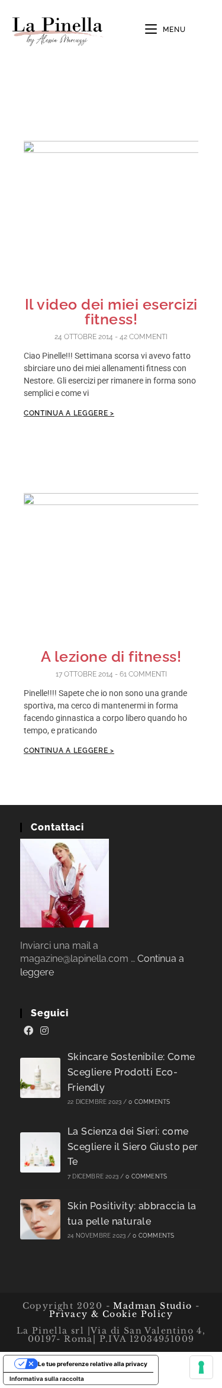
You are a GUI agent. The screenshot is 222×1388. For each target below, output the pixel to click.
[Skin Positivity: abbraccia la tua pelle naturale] (40, 1219)
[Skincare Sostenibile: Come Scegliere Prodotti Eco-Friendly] (40, 1078)
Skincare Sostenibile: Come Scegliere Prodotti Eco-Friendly (131, 1072)
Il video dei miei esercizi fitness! (111, 311)
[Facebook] (28, 1031)
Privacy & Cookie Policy (111, 1314)
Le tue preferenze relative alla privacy (92, 1363)
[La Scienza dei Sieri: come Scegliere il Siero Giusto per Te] (40, 1152)
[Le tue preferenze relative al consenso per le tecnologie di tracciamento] (201, 1367)
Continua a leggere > (69, 413)
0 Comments (149, 1102)
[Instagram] (44, 1031)
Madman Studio (151, 1305)
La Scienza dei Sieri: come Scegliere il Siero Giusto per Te (132, 1146)
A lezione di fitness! (111, 656)
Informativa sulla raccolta (46, 1378)
